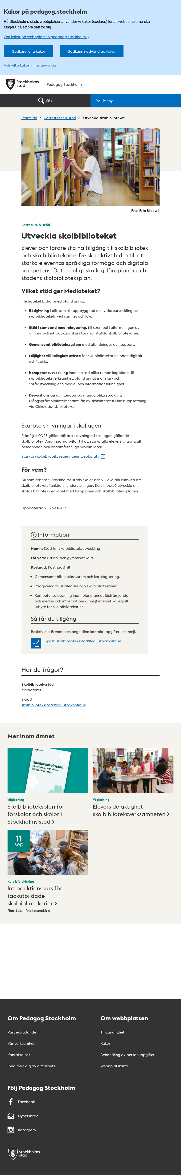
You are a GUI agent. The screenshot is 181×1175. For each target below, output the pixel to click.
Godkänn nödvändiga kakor (91, 51)
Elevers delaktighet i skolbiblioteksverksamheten (129, 809)
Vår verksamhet (21, 1043)
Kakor (105, 1043)
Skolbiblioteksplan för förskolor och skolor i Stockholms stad (36, 813)
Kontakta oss (19, 1054)
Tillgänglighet (112, 1032)
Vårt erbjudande (22, 1032)
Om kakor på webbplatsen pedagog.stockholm (45, 36)
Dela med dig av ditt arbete (32, 1065)
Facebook (26, 1101)
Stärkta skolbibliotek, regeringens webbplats (60, 456)
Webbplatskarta (114, 1065)
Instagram (27, 1129)
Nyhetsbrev (28, 1115)
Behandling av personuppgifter (127, 1054)
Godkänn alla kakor (28, 51)
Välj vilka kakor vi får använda (30, 65)
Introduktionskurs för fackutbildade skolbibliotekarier (35, 895)
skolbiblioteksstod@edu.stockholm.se (53, 704)
